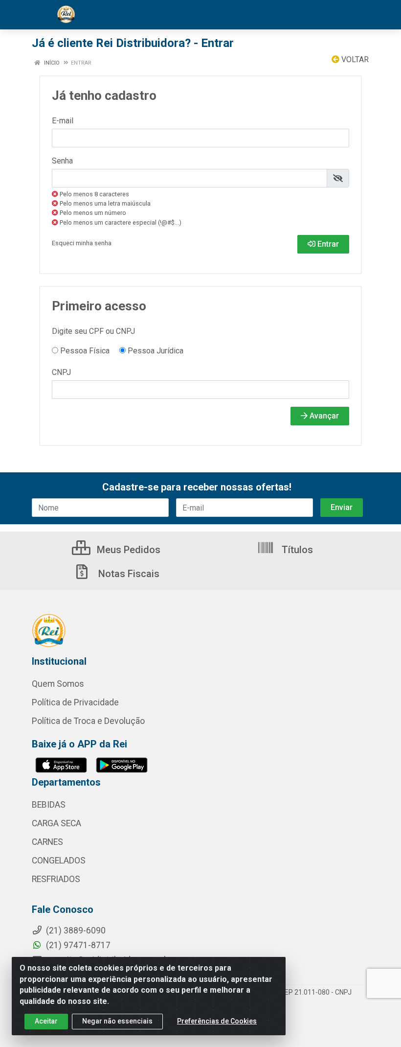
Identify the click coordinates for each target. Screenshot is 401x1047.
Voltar (354, 59)
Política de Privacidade (75, 702)
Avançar (323, 415)
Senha (62, 160)
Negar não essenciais (117, 1021)
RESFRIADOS (56, 879)
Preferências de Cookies (217, 1021)
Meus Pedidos (127, 550)
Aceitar (46, 1021)
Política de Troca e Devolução (88, 721)
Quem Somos (58, 684)
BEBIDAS (49, 805)
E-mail (62, 120)
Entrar (327, 244)
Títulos (296, 550)
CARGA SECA (56, 823)
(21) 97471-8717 (77, 945)
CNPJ (61, 372)
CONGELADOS (59, 860)
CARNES (47, 842)
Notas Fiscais (127, 574)
